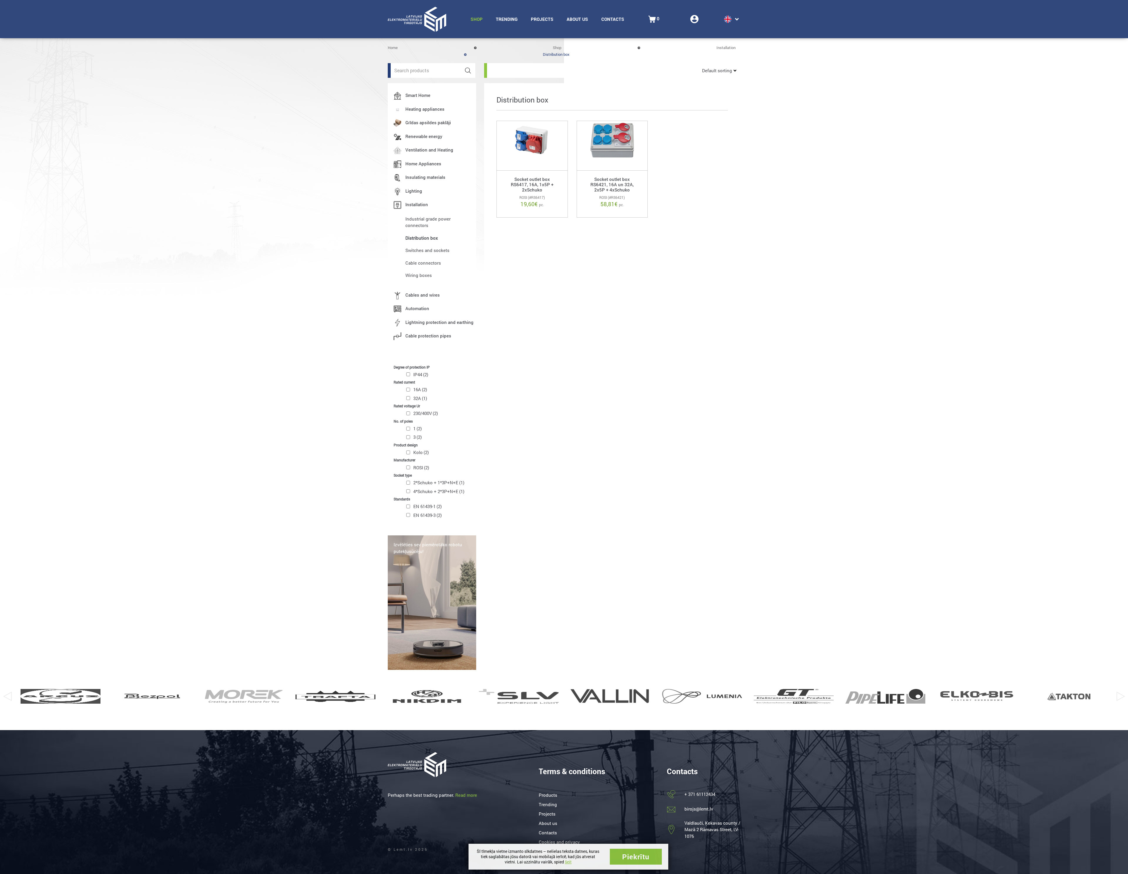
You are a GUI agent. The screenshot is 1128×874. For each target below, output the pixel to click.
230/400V (425, 413)
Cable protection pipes (428, 336)
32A (420, 398)
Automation (417, 308)
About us (577, 19)
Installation (726, 47)
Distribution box (421, 238)
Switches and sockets (427, 250)
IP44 (420, 374)
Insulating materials (425, 177)
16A (420, 389)
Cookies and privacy (559, 842)
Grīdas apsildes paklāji (428, 122)
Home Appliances (423, 164)
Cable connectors (423, 263)
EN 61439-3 (427, 515)
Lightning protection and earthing (439, 322)
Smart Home (417, 95)
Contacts (612, 19)
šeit (568, 862)
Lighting (413, 191)
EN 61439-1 (427, 506)
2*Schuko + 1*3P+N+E (438, 482)
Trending (507, 19)
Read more (466, 795)
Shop (477, 19)
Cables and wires (422, 295)
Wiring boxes (418, 275)
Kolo (421, 452)
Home (393, 47)
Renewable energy (423, 136)
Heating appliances (424, 109)
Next (1120, 696)
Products (548, 795)
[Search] (468, 70)
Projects (542, 19)
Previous (7, 696)
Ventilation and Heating (429, 150)
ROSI (421, 467)
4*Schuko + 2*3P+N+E (438, 491)
